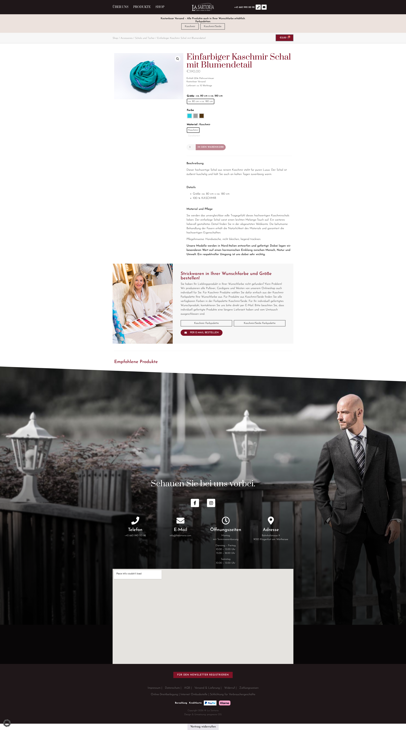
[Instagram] (211, 503)
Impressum (154, 688)
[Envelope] (264, 7)
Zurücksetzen (194, 136)
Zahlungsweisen (249, 688)
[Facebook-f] (195, 503)
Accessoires (127, 38)
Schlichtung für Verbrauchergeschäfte (232, 694)
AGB (187, 688)
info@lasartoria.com (180, 535)
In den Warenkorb (211, 147)
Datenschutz (172, 688)
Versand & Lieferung (207, 688)
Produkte (142, 7)
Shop (159, 7)
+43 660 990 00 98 (135, 535)
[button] (177, 59)
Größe (190, 96)
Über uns (120, 7)
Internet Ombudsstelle (193, 694)
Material (192, 124)
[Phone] (258, 7)
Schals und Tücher (145, 38)
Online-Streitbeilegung (164, 694)
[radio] (200, 101)
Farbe (190, 110)
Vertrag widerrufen (203, 726)
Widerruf (229, 688)
